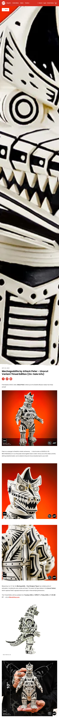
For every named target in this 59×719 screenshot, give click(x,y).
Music (21, 3)
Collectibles (15, 3)
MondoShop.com (14, 597)
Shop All (9, 3)
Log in (44, 3)
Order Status (50, 3)
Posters (27, 3)
